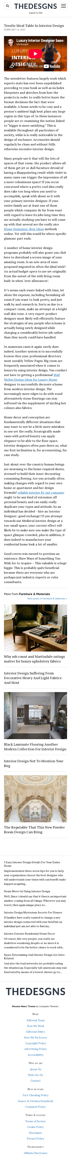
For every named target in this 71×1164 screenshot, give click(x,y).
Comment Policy (35, 1107)
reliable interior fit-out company (41, 492)
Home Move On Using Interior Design (27, 891)
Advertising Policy (35, 1049)
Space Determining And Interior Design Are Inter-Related (34, 956)
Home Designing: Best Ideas (24, 229)
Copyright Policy (35, 1043)
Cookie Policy (35, 1127)
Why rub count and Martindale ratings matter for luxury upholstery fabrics (34, 658)
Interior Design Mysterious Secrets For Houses (33, 912)
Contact (36, 1080)
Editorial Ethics (35, 1031)
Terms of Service (35, 1121)
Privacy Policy (35, 1138)
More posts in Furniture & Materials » (47, 598)
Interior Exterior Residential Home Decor (29, 933)
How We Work (35, 1026)
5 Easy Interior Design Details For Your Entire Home (32, 864)
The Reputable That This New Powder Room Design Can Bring (34, 829)
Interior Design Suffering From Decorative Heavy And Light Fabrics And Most (33, 678)
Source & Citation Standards (35, 1101)
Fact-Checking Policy (36, 1095)
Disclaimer (35, 1133)
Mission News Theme (23, 1006)
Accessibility (35, 1055)
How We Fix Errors (35, 1037)
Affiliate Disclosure (35, 1153)
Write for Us (35, 1075)
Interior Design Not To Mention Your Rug (33, 763)
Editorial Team (36, 1020)
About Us (35, 1069)
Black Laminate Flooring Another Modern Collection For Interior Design (35, 746)
